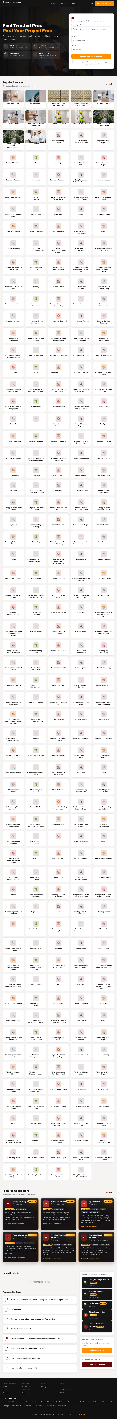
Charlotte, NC (107, 1402)
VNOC (62, 1387)
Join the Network (97, 1350)
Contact (90, 3)
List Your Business (104, 3)
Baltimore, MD (64, 1402)
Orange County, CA (33, 1402)
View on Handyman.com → (15, 1223)
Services (52, 3)
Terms (43, 1390)
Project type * (76, 25)
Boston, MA (87, 1402)
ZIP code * (75, 45)
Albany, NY (7, 1402)
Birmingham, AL (76, 1402)
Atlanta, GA (45, 1402)
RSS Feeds (63, 1393)
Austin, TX (54, 1402)
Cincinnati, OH (17, 1406)
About (81, 3)
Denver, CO (62, 1406)
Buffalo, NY (97, 1402)
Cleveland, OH (29, 1406)
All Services (26, 1387)
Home (5, 1387)
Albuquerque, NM (18, 1402)
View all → (110, 84)
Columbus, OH (52, 1406)
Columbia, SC (40, 1406)
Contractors (64, 3)
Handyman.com (65, 1390)
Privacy (43, 1387)
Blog (73, 3)
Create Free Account (97, 1365)
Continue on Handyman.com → (91, 56)
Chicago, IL (7, 1406)
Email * (73, 36)
